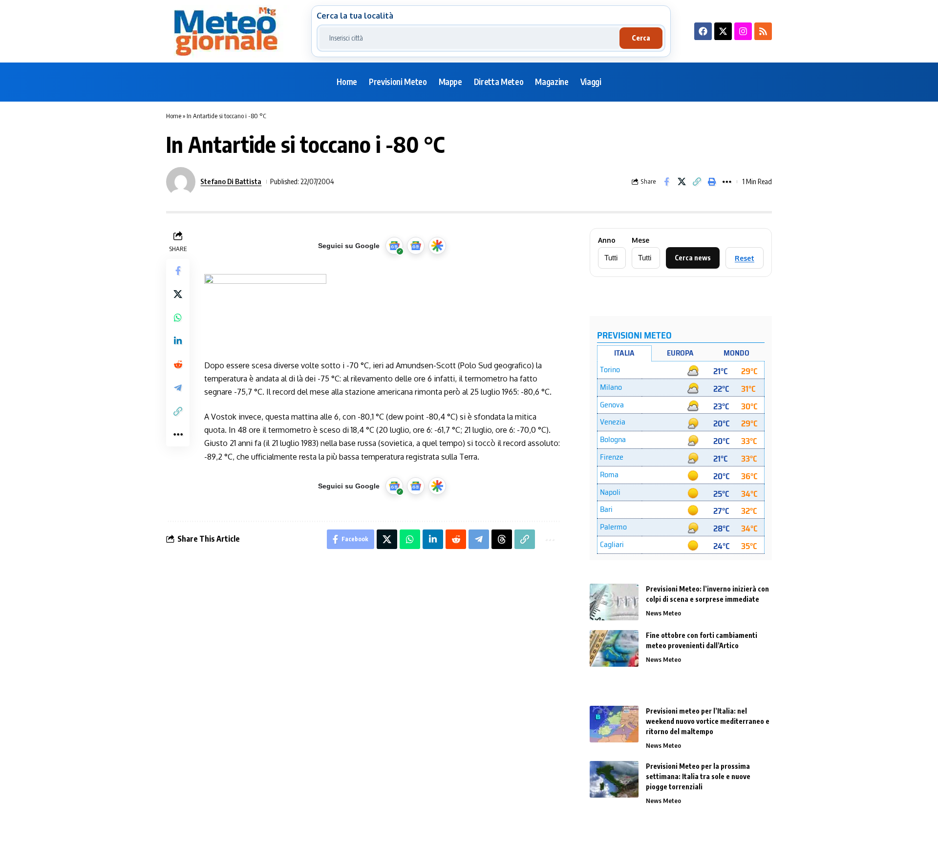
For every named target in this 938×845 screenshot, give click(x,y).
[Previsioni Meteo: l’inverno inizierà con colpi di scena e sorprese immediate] (614, 602)
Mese (640, 240)
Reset (744, 258)
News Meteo (663, 613)
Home (173, 116)
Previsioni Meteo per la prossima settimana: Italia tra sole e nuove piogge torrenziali (698, 776)
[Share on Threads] (501, 539)
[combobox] (469, 38)
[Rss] (763, 31)
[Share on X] (681, 182)
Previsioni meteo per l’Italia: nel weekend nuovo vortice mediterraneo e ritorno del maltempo (707, 721)
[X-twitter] (723, 31)
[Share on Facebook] (666, 182)
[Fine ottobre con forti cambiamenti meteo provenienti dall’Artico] (614, 648)
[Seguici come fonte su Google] (394, 245)
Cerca (641, 38)
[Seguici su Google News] (416, 245)
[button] (697, 182)
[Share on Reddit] (178, 364)
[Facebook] (703, 31)
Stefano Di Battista (230, 181)
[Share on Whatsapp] (178, 317)
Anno (607, 240)
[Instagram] (743, 31)
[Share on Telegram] (178, 387)
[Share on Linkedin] (178, 340)
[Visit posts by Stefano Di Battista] (180, 181)
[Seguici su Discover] (437, 245)
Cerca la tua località (355, 16)
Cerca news (693, 258)
